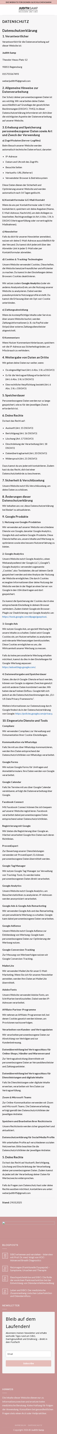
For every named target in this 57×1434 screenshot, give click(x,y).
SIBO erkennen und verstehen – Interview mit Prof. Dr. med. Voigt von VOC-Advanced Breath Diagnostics (31, 1257)
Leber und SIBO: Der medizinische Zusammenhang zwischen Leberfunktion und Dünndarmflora (31, 1293)
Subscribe (28, 1363)
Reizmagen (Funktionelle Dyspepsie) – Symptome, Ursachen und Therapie (30, 1269)
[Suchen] (53, 10)
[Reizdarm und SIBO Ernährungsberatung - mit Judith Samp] (28, 10)
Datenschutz (35, 1425)
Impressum (20, 1425)
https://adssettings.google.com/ (18, 667)
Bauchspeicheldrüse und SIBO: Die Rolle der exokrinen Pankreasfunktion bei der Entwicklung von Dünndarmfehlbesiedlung (32, 1280)
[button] (4, 9)
